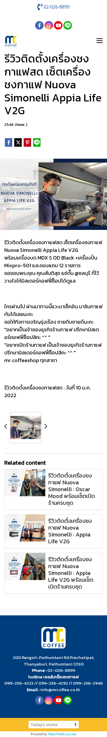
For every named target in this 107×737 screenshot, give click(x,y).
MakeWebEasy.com (62, 734)
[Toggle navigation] (99, 41)
